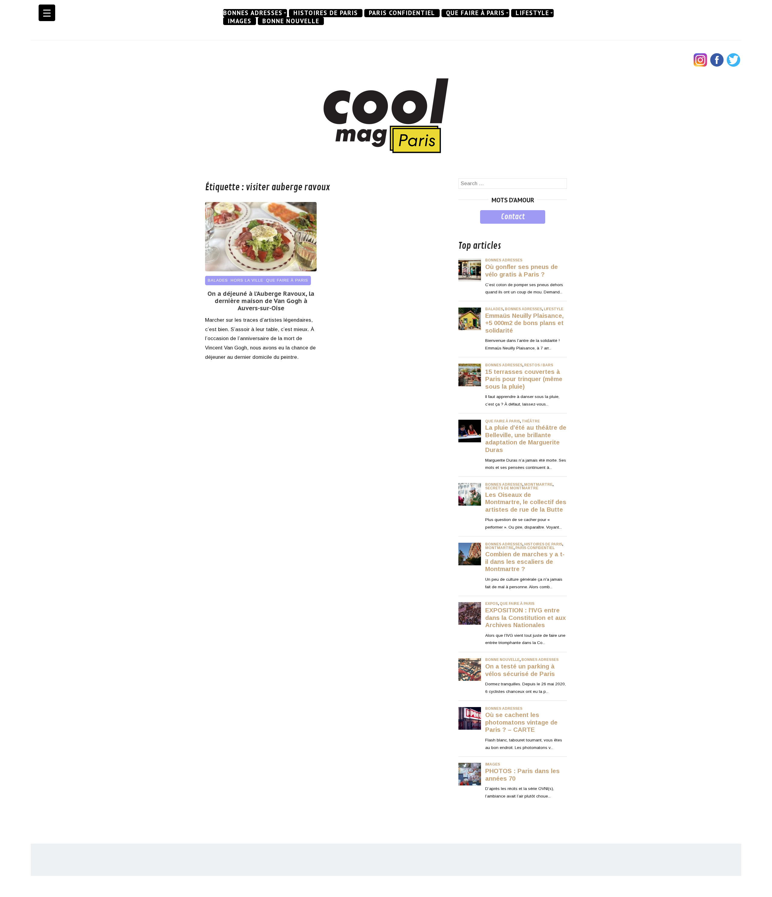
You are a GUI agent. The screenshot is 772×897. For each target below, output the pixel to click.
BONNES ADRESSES (253, 13)
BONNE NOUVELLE (290, 21)
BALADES (218, 280)
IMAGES (240, 21)
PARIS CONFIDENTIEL (402, 13)
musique (468, 228)
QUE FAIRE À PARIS (475, 13)
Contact (513, 217)
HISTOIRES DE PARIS (325, 13)
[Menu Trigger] (47, 13)
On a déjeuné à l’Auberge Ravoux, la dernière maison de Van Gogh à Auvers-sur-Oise (260, 301)
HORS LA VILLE (247, 280)
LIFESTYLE (532, 13)
